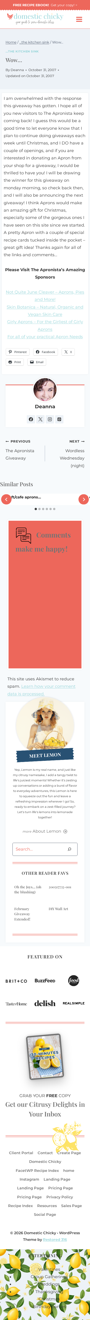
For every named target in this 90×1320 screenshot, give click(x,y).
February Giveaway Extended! (22, 913)
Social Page (45, 1214)
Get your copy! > (45, 5)
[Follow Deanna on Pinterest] (59, 419)
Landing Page (57, 1179)
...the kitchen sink (22, 51)
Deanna (17, 70)
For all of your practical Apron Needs (45, 336)
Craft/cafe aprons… (23, 497)
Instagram (29, 1179)
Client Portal (21, 1153)
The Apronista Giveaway (20, 450)
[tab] (36, 509)
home (68, 1170)
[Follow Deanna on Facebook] (31, 419)
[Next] (83, 499)
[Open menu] (79, 19)
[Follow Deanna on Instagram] (50, 419)
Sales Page (71, 1206)
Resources (47, 1206)
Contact (45, 1153)
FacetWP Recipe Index (37, 1170)
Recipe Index (20, 1206)
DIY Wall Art (58, 908)
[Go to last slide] (6, 499)
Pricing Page (60, 1188)
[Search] (69, 849)
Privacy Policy (59, 1197)
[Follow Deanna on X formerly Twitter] (40, 419)
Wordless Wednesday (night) (72, 453)
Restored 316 (55, 1239)
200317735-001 (60, 887)
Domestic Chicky (45, 1161)
